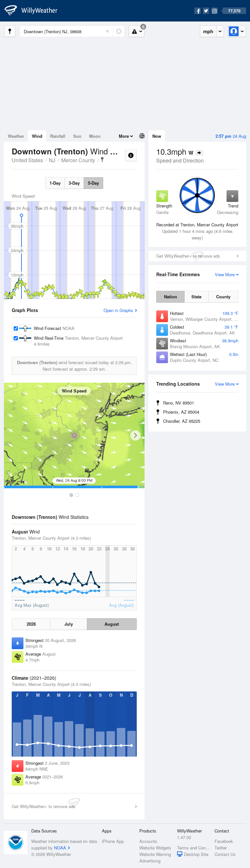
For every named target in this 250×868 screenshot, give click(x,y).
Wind (37, 136)
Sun (77, 136)
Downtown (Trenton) (102, 159)
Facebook (224, 841)
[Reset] (107, 31)
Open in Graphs (118, 310)
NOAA (60, 848)
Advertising (149, 861)
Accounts (148, 841)
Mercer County (78, 160)
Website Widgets (155, 848)
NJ (52, 160)
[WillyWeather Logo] (34, 11)
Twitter (221, 848)
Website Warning (155, 854)
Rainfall (57, 136)
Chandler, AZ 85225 (181, 421)
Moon (95, 136)
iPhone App (113, 841)
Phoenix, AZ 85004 (181, 412)
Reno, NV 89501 (178, 403)
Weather (16, 136)
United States (27, 160)
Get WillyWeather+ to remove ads (188, 256)
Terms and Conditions (194, 848)
